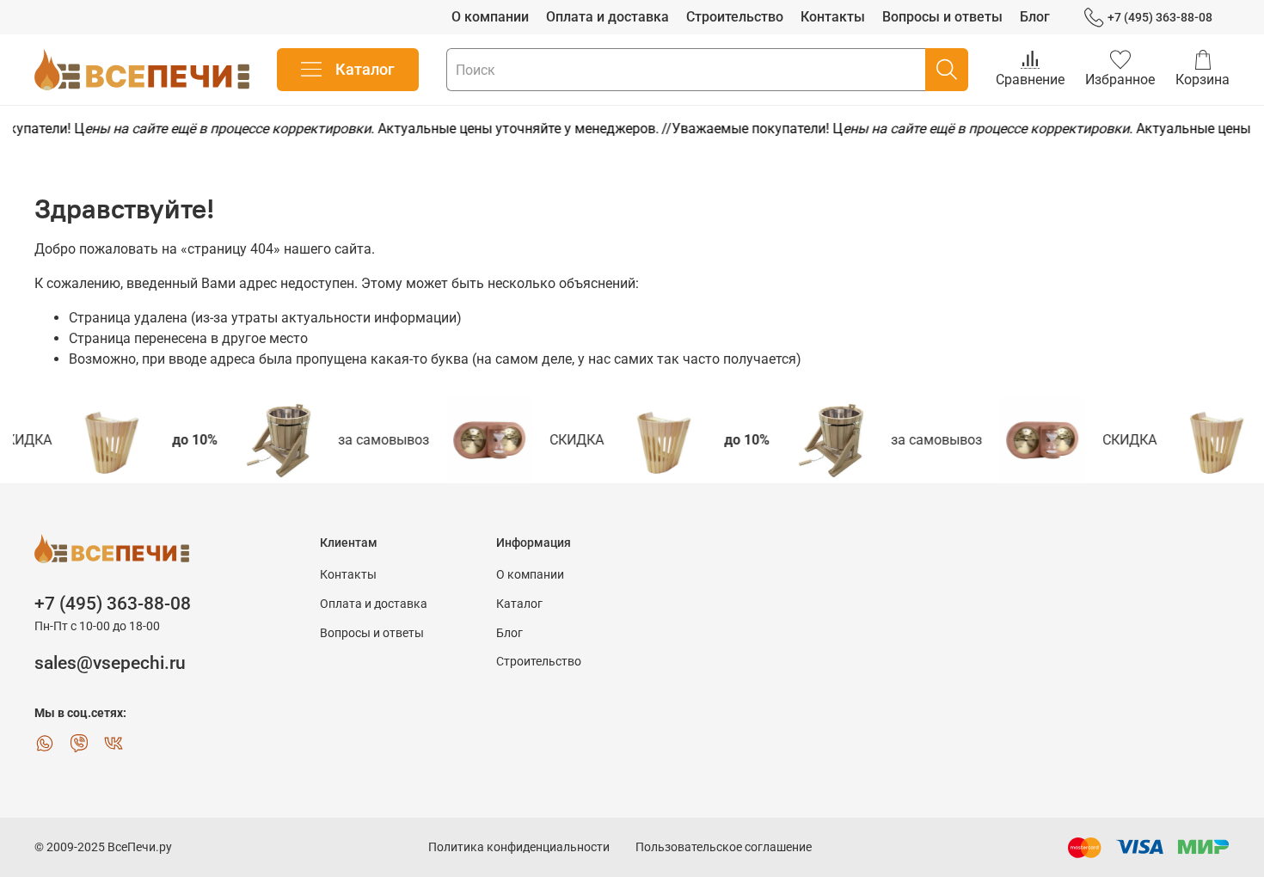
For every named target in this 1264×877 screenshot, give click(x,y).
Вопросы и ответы (942, 17)
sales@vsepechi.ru (110, 663)
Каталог (365, 69)
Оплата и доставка (607, 17)
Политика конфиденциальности (519, 847)
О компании (490, 17)
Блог (1035, 17)
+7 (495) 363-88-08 (1160, 17)
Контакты (833, 17)
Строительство (734, 17)
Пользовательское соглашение (723, 847)
